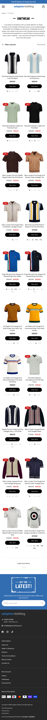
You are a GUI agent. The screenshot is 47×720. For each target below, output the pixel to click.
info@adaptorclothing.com (13, 626)
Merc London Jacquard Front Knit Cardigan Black (34, 430)
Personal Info (6, 683)
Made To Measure (8, 648)
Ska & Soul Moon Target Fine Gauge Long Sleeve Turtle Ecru (34, 532)
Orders (4, 676)
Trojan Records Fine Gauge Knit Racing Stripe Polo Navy (34, 275)
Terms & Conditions (8, 656)
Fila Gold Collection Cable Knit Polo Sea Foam (12, 127)
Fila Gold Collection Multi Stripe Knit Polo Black (12, 77)
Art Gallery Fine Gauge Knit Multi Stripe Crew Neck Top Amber (12, 328)
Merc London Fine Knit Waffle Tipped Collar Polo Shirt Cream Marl (12, 533)
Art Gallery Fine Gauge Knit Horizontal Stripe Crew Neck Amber (34, 328)
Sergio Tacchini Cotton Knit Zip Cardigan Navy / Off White (12, 430)
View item (12, 86)
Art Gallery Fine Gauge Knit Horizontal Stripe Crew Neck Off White (12, 380)
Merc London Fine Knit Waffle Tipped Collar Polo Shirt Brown (12, 176)
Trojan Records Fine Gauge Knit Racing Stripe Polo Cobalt (12, 275)
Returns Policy (6, 659)
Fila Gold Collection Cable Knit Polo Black (34, 127)
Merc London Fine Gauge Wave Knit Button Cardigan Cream (12, 226)
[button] (3, 6)
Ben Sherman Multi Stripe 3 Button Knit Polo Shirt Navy (34, 226)
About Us (5, 645)
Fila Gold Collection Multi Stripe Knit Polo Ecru (34, 77)
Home (4, 13)
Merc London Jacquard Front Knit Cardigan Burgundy (12, 482)
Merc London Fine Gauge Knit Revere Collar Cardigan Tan (34, 176)
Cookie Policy (5, 713)
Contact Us (5, 663)
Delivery (4, 652)
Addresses (5, 679)
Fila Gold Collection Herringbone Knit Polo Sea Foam (34, 380)
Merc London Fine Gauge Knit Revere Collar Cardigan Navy (34, 482)
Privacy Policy (5, 711)
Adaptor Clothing (17, 704)
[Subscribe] (41, 603)
